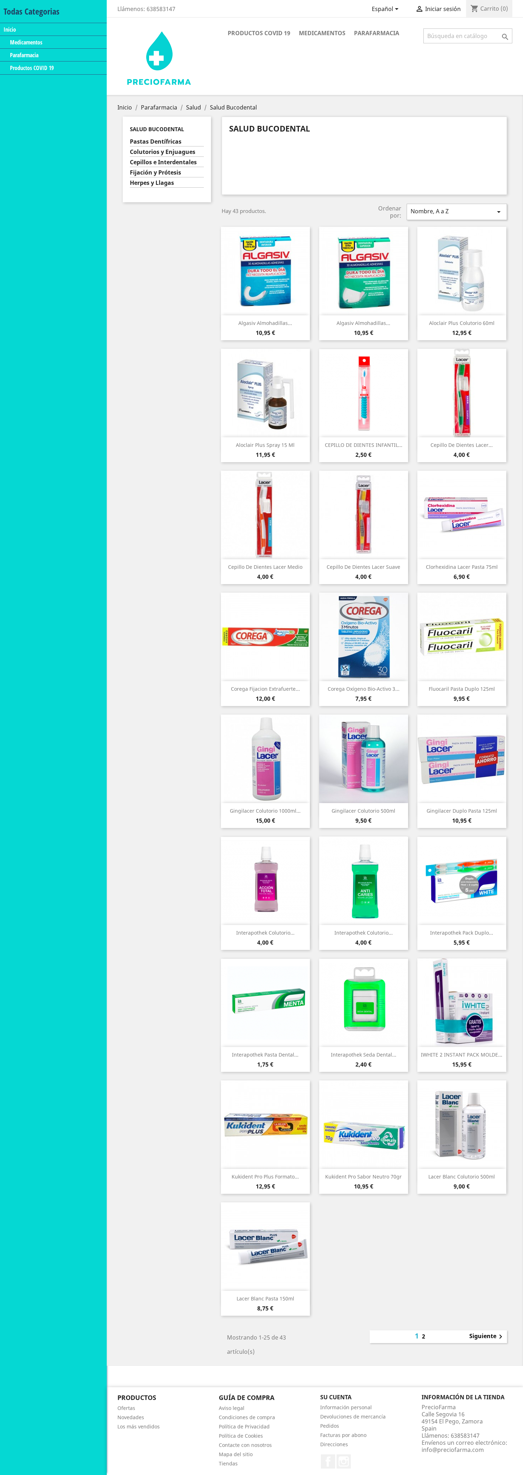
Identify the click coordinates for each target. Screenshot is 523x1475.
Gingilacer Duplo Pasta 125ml (462, 810)
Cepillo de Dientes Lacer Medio (265, 566)
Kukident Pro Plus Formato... (265, 1176)
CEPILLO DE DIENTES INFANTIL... (363, 445)
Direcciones (334, 1444)
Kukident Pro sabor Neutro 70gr (363, 1176)
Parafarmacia (24, 55)
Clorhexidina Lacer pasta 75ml (462, 566)
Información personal (346, 1407)
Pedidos (329, 1425)
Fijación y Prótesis (155, 172)
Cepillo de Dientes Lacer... (461, 445)
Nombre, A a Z (457, 211)
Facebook (328, 1461)
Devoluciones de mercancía (353, 1416)
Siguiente (487, 1336)
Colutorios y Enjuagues (162, 152)
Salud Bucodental (157, 129)
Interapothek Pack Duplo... (461, 932)
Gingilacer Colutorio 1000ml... (265, 810)
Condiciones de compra (247, 1417)
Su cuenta (336, 1397)
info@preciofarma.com (453, 1450)
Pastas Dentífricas (155, 141)
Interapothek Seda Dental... (363, 1054)
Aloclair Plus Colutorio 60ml (462, 323)
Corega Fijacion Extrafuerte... (265, 688)
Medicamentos (26, 42)
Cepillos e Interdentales (163, 162)
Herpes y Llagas (152, 183)
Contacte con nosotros (245, 1445)
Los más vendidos (138, 1426)
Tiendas (228, 1463)
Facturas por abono (343, 1435)
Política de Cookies (241, 1435)
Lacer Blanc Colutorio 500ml (461, 1176)
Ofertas (126, 1408)
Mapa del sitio (236, 1454)
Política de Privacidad (244, 1426)
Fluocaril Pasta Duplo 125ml (462, 688)
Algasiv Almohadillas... (265, 323)
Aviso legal (231, 1408)
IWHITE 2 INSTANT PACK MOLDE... (461, 1054)
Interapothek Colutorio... (265, 932)
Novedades (130, 1417)
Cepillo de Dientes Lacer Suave (363, 566)
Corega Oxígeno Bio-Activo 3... (364, 688)
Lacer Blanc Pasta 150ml (265, 1298)
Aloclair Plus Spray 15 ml (265, 445)
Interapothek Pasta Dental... (265, 1054)
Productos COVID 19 (32, 68)
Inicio (10, 29)
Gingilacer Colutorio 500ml (363, 810)
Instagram (344, 1461)
